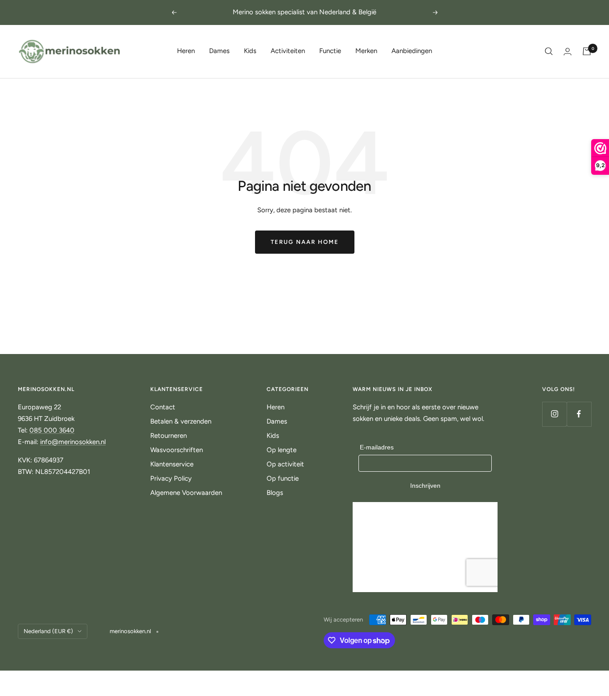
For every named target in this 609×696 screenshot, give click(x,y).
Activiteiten (288, 51)
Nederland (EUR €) (48, 631)
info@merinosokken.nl (73, 442)
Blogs (275, 493)
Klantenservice (171, 464)
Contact (162, 407)
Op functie (283, 478)
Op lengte (281, 450)
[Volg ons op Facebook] (579, 414)
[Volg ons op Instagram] (554, 414)
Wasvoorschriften (176, 450)
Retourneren (168, 436)
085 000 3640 (51, 430)
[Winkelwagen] (586, 51)
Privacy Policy (171, 478)
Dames (219, 51)
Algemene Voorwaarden (186, 493)
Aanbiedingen (411, 51)
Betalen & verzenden (180, 421)
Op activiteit (285, 464)
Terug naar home (305, 242)
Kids (250, 51)
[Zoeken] (549, 51)
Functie (330, 51)
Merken (366, 51)
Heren (186, 51)
